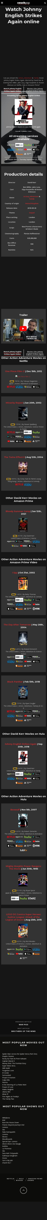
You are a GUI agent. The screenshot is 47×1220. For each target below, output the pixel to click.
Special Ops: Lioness (9, 1141)
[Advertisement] (23, 51)
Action (20, 78)
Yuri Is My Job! (7, 1160)
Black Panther (15, 681)
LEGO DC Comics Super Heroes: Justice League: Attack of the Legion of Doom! (23, 917)
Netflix (10, 1179)
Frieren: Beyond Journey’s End (13, 1125)
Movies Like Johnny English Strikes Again (35, 90)
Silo (3, 1130)
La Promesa (6, 1148)
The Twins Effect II (14, 457)
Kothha (5, 1146)
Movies (19, 1180)
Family (36, 78)
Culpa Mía (6, 1080)
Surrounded (6, 1075)
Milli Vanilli (6, 1068)
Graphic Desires (8, 1056)
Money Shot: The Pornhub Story (14, 1063)
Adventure (28, 78)
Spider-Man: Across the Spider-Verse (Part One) (19, 1054)
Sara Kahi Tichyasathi (10, 1153)
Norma (5, 1082)
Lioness (5, 1127)
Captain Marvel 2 (8, 1061)
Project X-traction (8, 1078)
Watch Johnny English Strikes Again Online (12, 90)
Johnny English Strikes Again (21, 744)
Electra (4, 1137)
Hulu (21, 1179)
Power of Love (7, 1087)
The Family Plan (8, 1099)
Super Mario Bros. (9, 1066)
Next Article (24, 1028)
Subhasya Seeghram (9, 1156)
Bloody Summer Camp (18, 511)
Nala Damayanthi (8, 1132)
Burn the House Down (10, 1122)
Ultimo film (6, 1092)
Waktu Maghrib (7, 1089)
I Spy (14, 572)
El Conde (5, 1073)
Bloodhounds (7, 1139)
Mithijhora (6, 1118)
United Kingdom (31, 203)
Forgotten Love (8, 1070)
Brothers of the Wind (23, 1031)
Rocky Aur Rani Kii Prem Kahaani (14, 1059)
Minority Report (14, 402)
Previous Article (23, 1022)
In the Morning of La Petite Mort (14, 1085)
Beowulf (15, 809)
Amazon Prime (35, 1179)
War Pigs (23, 1025)
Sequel (32, 213)
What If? (5, 1094)
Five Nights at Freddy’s (10, 1096)
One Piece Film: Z (15, 371)
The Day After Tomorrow (17, 624)
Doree (4, 1158)
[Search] (45, 3)
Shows (30, 1180)
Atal (3, 1120)
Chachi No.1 (6, 1163)
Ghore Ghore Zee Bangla (11, 1144)
